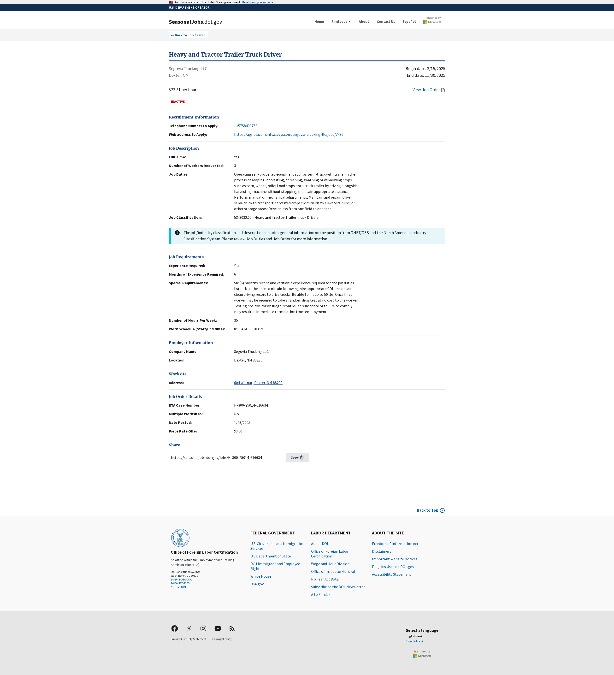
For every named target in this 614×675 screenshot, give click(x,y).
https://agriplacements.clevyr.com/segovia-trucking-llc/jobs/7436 (288, 134)
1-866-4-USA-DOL (181, 579)
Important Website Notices (394, 559)
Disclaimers (381, 551)
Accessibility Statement (391, 574)
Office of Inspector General (333, 571)
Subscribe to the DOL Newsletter (338, 586)
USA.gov (257, 583)
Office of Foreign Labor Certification (329, 553)
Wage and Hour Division (330, 563)
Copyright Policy (222, 639)
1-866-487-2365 (180, 583)
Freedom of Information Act (395, 543)
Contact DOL (179, 587)
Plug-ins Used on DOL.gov (393, 566)
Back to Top (427, 510)
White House (260, 576)
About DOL (320, 543)
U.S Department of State (270, 556)
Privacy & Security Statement (188, 639)
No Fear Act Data (325, 579)
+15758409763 (245, 125)
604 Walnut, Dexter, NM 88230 (258, 382)
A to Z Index (320, 594)
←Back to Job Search (188, 35)
